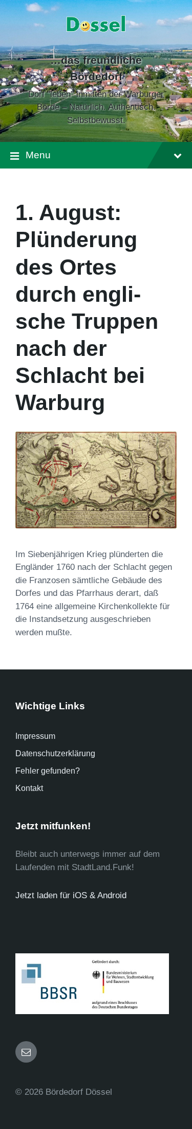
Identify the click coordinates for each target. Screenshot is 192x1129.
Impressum (35, 736)
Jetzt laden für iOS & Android (70, 895)
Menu (38, 155)
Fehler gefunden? (47, 770)
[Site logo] (96, 42)
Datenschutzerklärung (55, 753)
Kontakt (29, 788)
